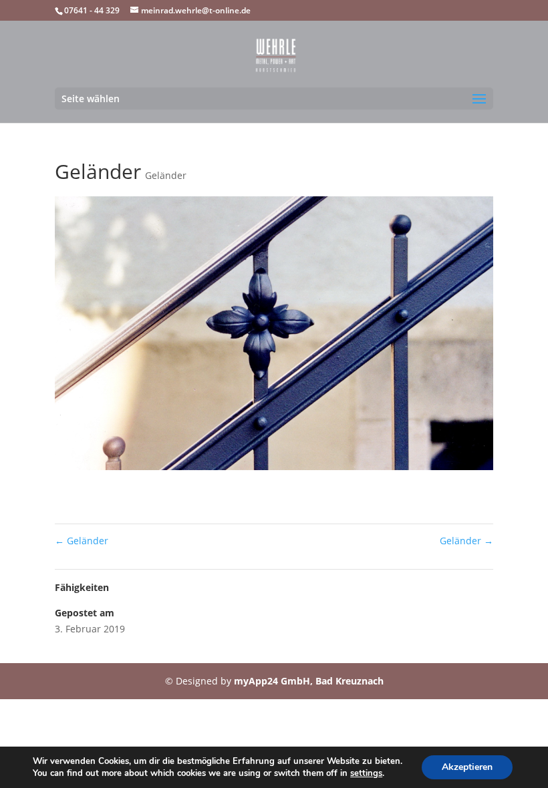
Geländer (165, 175)
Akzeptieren (467, 767)
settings (366, 773)
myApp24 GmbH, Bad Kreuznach (309, 680)
